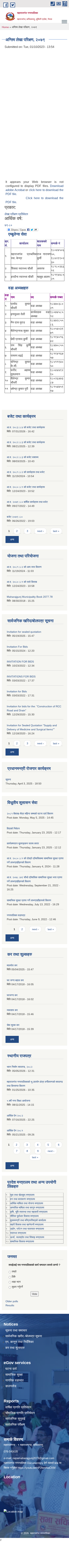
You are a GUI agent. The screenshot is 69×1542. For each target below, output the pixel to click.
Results (10, 1305)
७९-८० (8, 225)
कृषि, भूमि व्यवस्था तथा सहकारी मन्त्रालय (28, 1211)
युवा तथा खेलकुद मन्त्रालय (22, 1194)
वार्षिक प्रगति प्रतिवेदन (18, 1407)
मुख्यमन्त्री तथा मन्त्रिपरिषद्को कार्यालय (28, 1220)
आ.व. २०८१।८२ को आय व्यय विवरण (24, 566)
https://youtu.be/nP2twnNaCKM (37, 1467)
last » (56, 531)
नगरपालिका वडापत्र (16, 915)
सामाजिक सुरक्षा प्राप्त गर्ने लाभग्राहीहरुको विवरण (29, 900)
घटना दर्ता (11, 1369)
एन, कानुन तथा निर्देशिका (19, 1342)
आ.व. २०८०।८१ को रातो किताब (22, 581)
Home (5, 27)
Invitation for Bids (17, 691)
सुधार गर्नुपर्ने (17, 1286)
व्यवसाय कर (12, 1010)
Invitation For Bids (17, 646)
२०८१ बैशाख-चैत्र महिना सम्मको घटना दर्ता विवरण (30, 813)
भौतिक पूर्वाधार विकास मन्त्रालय (24, 1216)
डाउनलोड (10, 1386)
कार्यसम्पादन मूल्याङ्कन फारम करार (23, 843)
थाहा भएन (16, 1281)
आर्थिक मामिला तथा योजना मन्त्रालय (26, 1203)
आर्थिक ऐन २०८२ (15, 1115)
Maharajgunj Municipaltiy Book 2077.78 (30, 596)
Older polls (12, 1301)
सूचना (8, 779)
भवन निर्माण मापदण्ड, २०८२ (19, 1066)
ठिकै (13, 1276)
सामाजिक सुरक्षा (14, 1374)
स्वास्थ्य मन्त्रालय (18, 1232)
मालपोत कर (12, 965)
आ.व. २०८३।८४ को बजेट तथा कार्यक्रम (26, 427)
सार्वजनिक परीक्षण (15, 1424)
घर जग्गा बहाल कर (15, 980)
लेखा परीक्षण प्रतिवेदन (16, 214)
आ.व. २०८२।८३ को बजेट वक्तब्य (22, 457)
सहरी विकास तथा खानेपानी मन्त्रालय (26, 1224)
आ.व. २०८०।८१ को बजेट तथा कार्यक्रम (26, 487)
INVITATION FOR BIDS (20, 661)
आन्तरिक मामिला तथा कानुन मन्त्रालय (27, 1207)
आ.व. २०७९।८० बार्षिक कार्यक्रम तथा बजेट (27, 501)
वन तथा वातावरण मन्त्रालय (22, 1199)
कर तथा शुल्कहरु (15, 1348)
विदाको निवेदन (13, 828)
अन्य (12, 539)
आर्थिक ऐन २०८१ (15, 1130)
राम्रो (14, 1271)
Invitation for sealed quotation (24, 631)
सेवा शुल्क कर (13, 1025)
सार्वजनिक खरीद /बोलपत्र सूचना (23, 1336)
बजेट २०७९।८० (15, 516)
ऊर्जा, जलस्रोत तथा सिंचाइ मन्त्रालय (27, 1237)
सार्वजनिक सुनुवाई (15, 1418)
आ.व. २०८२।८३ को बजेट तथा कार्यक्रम (26, 442)
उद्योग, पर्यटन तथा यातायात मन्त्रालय (27, 1228)
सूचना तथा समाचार (16, 1330)
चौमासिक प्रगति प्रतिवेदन (20, 1413)
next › (40, 531)
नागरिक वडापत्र (14, 1380)
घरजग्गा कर (12, 995)
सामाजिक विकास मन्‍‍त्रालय (22, 1241)
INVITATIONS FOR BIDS (21, 676)
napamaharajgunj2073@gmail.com (33, 1458)
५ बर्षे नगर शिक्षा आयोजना (18, 1100)
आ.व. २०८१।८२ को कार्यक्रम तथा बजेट (26, 472)
